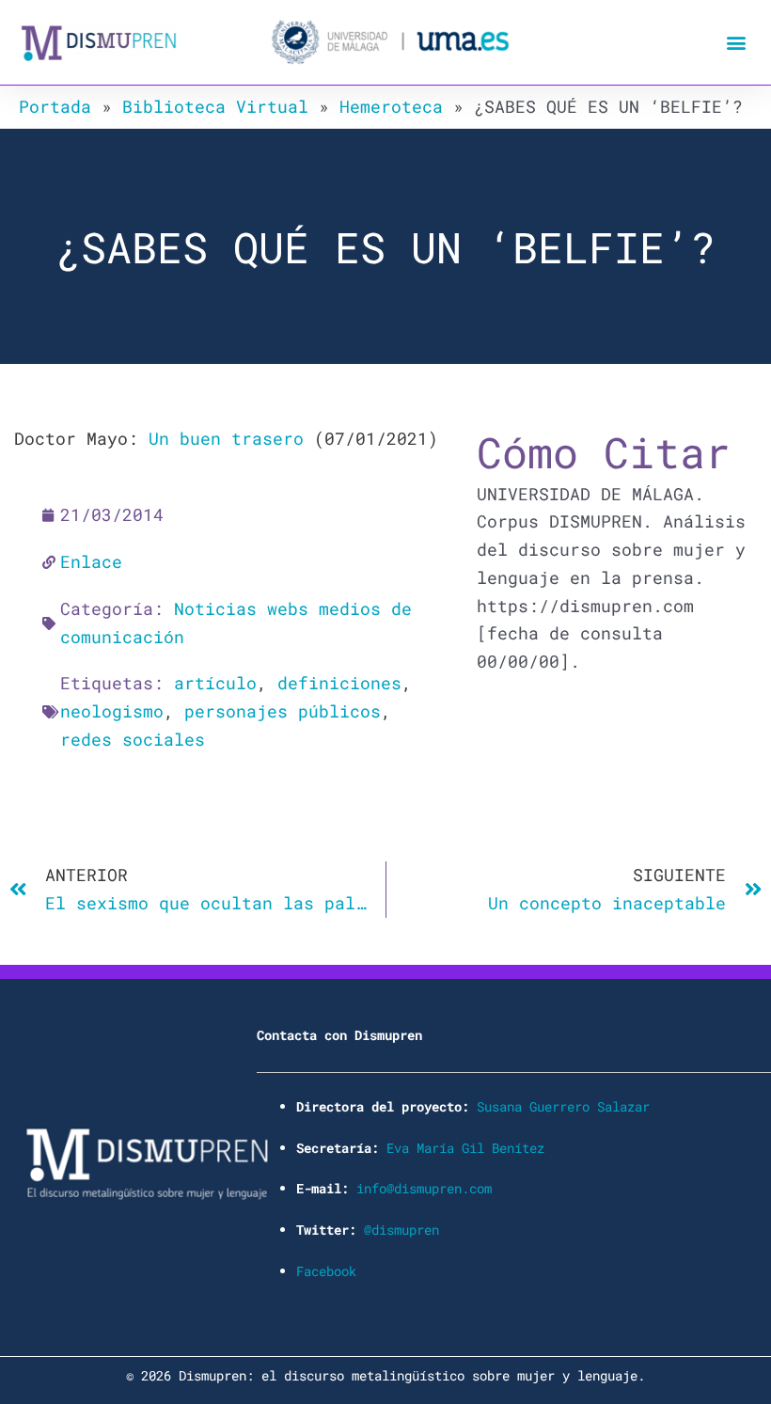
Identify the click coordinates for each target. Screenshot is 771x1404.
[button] (736, 42)
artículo (215, 682)
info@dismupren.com (424, 1188)
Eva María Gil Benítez (465, 1148)
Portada (55, 106)
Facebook (326, 1271)
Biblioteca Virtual (215, 106)
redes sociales (132, 739)
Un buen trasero (226, 438)
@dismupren (401, 1229)
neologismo (112, 711)
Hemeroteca (391, 106)
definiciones (339, 682)
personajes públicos (282, 711)
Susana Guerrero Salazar (563, 1106)
